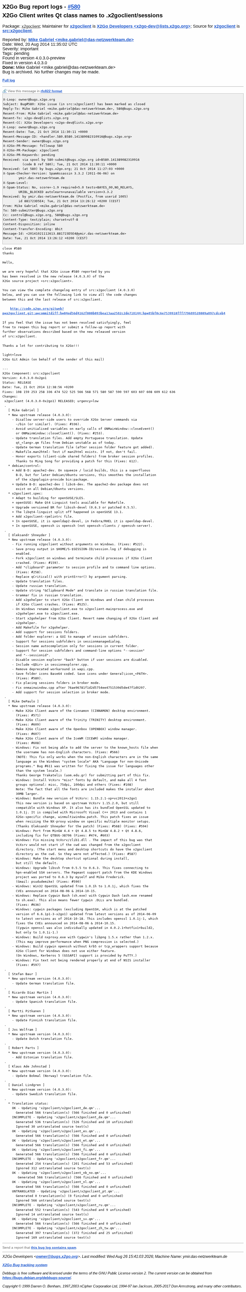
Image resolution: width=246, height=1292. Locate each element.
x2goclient (31, 26)
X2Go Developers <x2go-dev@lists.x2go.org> (144, 26)
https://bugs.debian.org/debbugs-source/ (36, 1278)
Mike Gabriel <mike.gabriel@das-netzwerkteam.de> (81, 39)
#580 (74, 6)
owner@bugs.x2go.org (57, 1256)
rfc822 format (51, 91)
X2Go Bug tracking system (24, 1265)
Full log (8, 80)
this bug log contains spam (53, 1247)
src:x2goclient (17, 30)
